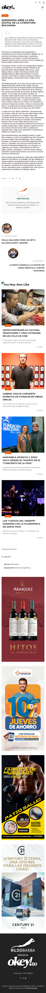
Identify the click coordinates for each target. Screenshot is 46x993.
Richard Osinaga (31, 988)
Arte (5, 15)
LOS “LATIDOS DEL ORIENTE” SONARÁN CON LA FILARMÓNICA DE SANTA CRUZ (21, 524)
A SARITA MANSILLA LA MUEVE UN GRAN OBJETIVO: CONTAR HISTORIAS (26, 268)
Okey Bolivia (23, 199)
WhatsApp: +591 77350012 (23, 973)
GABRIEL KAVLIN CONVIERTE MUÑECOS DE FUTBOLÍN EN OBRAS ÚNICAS (23, 396)
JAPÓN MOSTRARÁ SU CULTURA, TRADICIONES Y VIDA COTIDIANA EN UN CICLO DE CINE (22, 333)
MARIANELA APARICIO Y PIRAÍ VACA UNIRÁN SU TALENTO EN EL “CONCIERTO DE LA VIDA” (21, 460)
